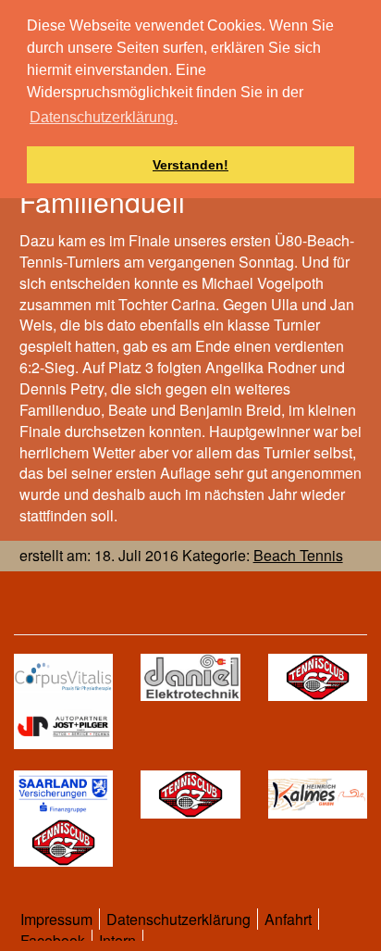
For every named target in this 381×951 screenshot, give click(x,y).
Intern (117, 940)
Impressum (56, 919)
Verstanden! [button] (190, 164)
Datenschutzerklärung (178, 919)
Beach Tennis (298, 555)
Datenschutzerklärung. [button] (104, 117)
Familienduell (102, 201)
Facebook (52, 940)
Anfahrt (288, 919)
